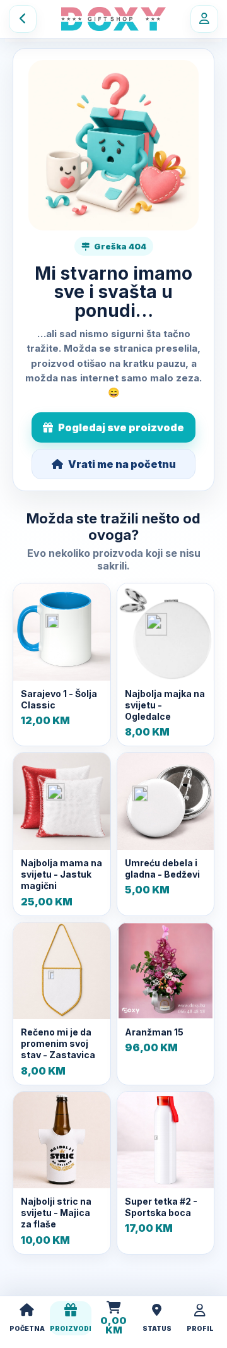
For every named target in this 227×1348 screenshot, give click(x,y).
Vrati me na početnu (122, 464)
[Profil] (204, 19)
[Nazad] (23, 19)
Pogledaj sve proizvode (121, 427)
